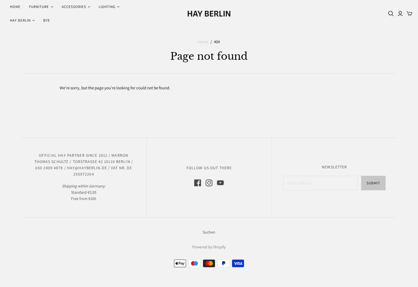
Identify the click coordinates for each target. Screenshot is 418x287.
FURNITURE (39, 6)
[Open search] (391, 13)
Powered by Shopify (208, 246)
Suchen (209, 232)
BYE (46, 20)
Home (203, 41)
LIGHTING (107, 6)
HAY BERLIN (20, 20)
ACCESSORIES (74, 6)
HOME (15, 6)
